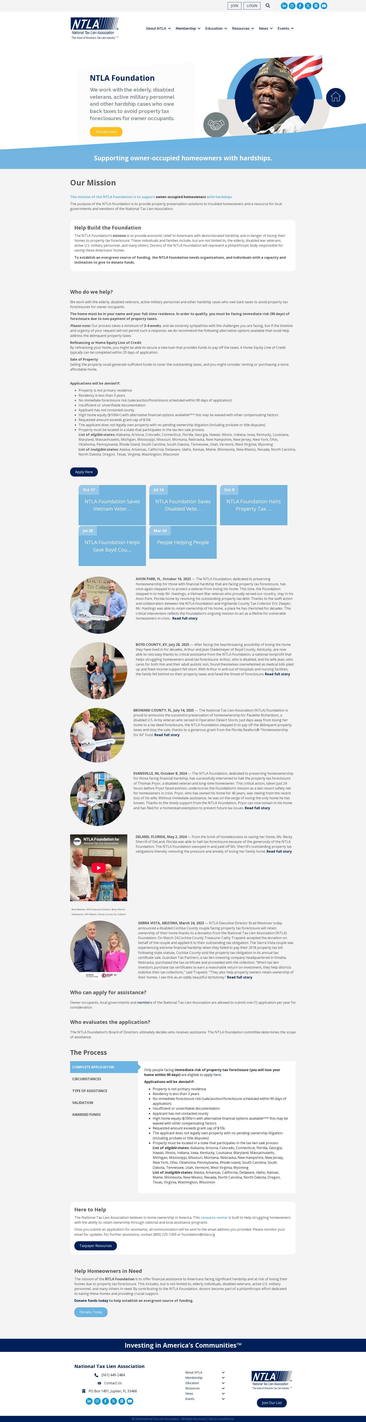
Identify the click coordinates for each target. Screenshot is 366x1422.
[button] (4, 101)
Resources (241, 28)
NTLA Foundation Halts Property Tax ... (254, 505)
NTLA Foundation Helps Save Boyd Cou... (112, 546)
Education (214, 28)
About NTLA (156, 28)
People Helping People (183, 542)
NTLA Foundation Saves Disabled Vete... (183, 505)
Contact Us (113, 1383)
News (263, 28)
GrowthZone (226, 1419)
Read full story (184, 618)
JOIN (234, 5)
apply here (212, 1074)
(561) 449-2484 (113, 1375)
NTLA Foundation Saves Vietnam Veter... (112, 505)
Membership (186, 28)
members (144, 1002)
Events (283, 28)
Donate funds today (91, 1300)
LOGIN (252, 5)
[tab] (104, 1067)
